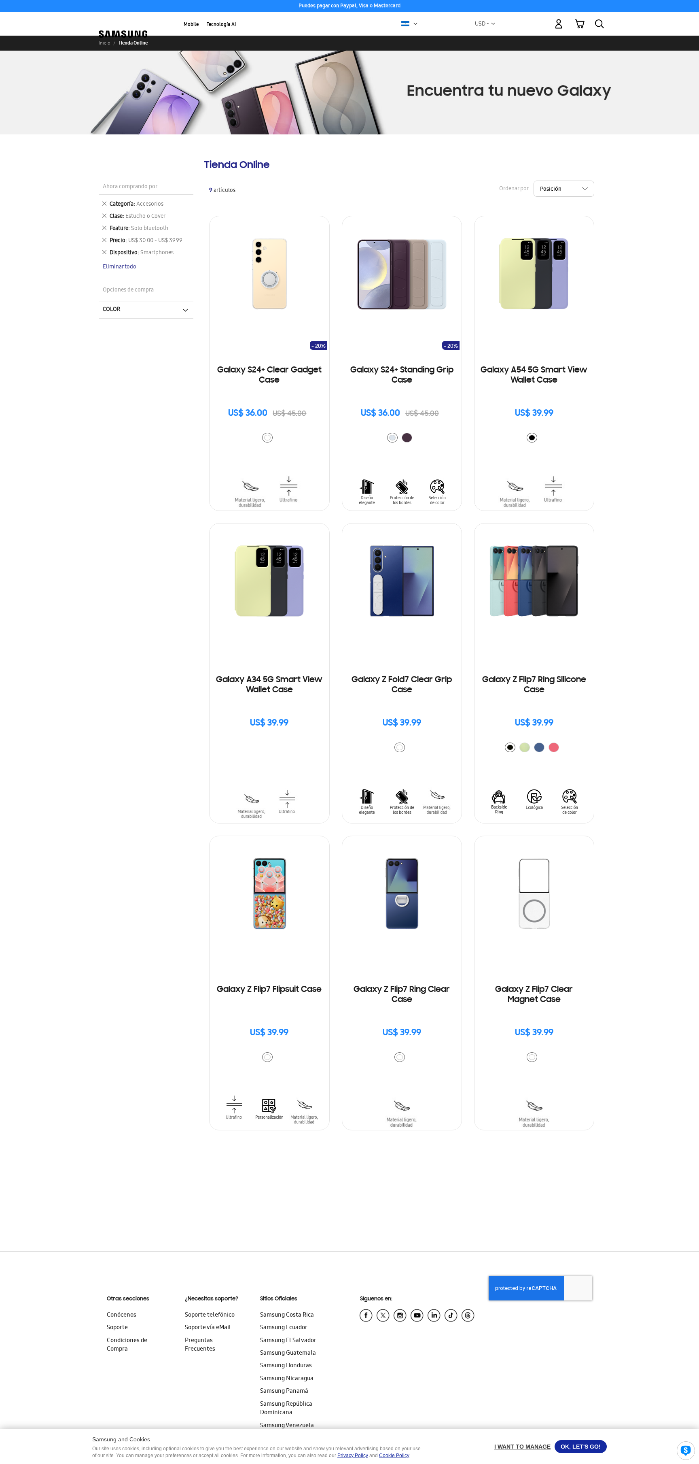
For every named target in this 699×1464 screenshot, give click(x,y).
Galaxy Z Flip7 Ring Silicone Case (534, 685)
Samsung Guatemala (288, 1353)
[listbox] (269, 439)
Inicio (104, 43)
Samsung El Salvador (288, 1341)
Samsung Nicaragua (286, 1379)
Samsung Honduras (286, 1366)
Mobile (191, 25)
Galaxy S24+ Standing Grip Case (401, 375)
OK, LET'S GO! (581, 1446)
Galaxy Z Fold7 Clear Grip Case (402, 685)
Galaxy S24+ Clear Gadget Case (269, 375)
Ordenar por (513, 189)
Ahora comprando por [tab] (130, 187)
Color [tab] (112, 309)
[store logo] (123, 19)
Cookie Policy (394, 1455)
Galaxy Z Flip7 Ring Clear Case (402, 994)
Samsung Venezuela (287, 1426)
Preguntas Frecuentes (200, 1345)
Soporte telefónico (210, 1315)
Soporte (117, 1328)
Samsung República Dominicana (286, 1409)
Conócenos (121, 1315)
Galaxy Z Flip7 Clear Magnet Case (534, 994)
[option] (267, 438)
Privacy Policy (352, 1455)
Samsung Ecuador (283, 1328)
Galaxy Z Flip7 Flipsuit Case (269, 989)
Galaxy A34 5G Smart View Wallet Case (269, 685)
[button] (415, 23)
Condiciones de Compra (127, 1345)
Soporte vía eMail (208, 1328)
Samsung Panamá (284, 1391)
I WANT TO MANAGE (522, 1446)
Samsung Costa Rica (287, 1315)
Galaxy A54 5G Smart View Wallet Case (534, 375)
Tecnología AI (221, 25)
